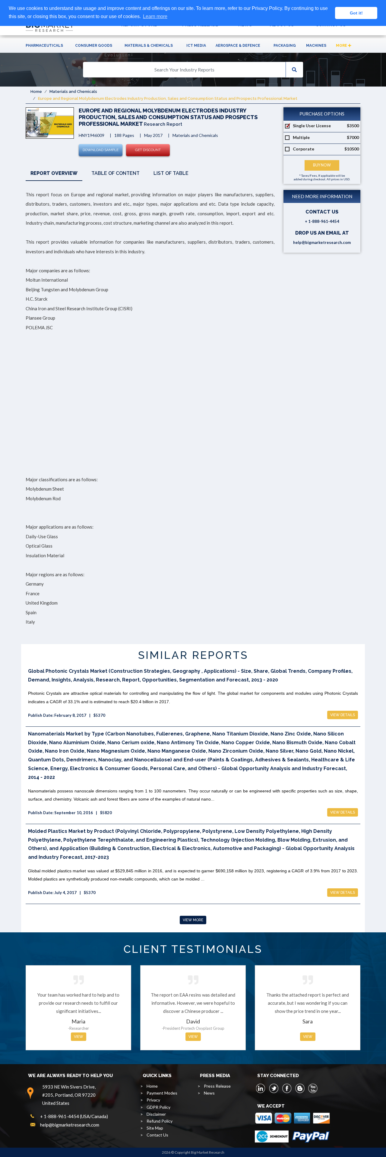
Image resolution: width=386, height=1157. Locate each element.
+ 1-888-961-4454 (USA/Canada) (74, 1116)
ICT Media (196, 45)
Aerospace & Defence (238, 45)
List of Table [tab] (170, 173)
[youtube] (313, 1088)
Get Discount (148, 150)
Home (36, 91)
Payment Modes (162, 1092)
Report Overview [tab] (54, 173)
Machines (316, 45)
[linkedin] (261, 1088)
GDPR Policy (158, 1107)
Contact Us (157, 1134)
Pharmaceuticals (44, 45)
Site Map (155, 1127)
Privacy (153, 1099)
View (78, 1037)
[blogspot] (300, 1088)
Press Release (217, 1086)
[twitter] (274, 1088)
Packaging (285, 45)
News (209, 1092)
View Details (342, 715)
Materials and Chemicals (73, 91)
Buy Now (322, 165)
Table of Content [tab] (115, 173)
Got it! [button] (356, 13)
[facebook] (287, 1088)
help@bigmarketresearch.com (322, 242)
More (342, 45)
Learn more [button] (155, 16)
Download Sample (101, 150)
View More (193, 920)
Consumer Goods (93, 45)
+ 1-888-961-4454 (322, 221)
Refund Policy (159, 1121)
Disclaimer (156, 1114)
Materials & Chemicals (149, 45)
